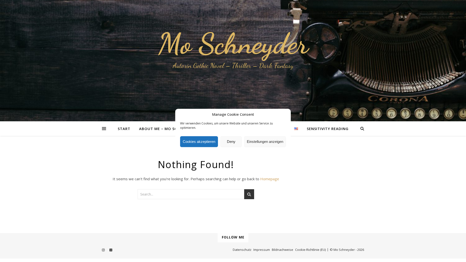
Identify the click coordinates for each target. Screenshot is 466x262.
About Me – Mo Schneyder (167, 128)
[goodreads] (110, 250)
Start (124, 128)
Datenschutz (242, 249)
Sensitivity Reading (328, 128)
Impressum (261, 249)
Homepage (269, 178)
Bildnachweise (282, 249)
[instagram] (103, 250)
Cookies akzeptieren (199, 141)
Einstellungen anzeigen (265, 141)
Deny (231, 141)
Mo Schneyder (233, 43)
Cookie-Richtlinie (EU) (310, 249)
